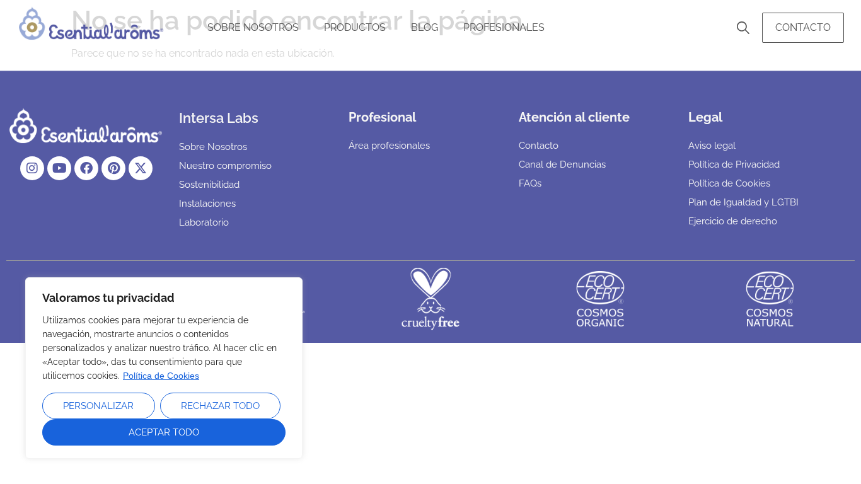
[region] (164, 368)
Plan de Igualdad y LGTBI (743, 202)
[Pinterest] (113, 168)
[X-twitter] (141, 168)
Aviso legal (712, 145)
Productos (355, 27)
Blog (424, 27)
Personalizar (98, 406)
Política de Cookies (161, 376)
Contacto (803, 27)
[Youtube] (59, 168)
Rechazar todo (220, 406)
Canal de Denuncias (562, 164)
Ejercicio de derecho (732, 221)
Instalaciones (207, 203)
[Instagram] (32, 168)
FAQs (530, 183)
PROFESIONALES (504, 27)
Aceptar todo (164, 432)
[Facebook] (86, 168)
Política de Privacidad (734, 164)
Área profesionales (389, 145)
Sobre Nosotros (253, 27)
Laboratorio (204, 222)
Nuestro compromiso (225, 165)
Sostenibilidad (209, 184)
